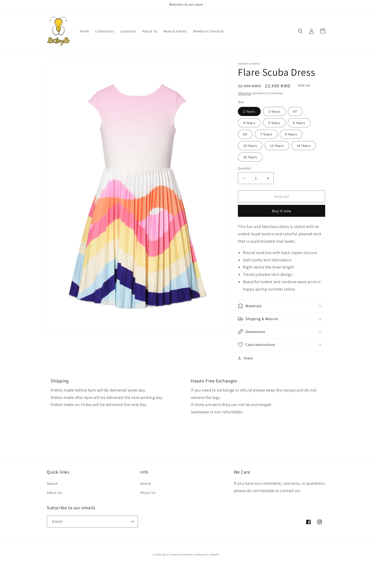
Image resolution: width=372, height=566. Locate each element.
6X (245, 134)
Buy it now (281, 210)
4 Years (249, 123)
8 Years (291, 134)
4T (295, 111)
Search (52, 483)
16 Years (250, 157)
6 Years (299, 123)
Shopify (214, 554)
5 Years (274, 123)
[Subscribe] (132, 522)
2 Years (249, 111)
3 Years (274, 111)
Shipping (244, 93)
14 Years (304, 145)
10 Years (250, 145)
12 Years (277, 145)
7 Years (266, 134)
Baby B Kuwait (171, 554)
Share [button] (248, 358)
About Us (54, 492)
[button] (300, 31)
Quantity (244, 168)
